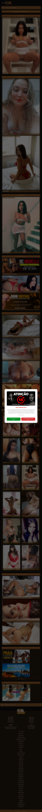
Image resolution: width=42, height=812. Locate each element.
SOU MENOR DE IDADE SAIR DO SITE (28, 419)
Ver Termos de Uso (21, 414)
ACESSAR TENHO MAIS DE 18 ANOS (13, 419)
